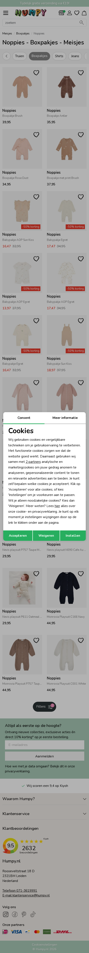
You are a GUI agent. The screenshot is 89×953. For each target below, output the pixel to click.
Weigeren (46, 535)
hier (57, 506)
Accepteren (18, 535)
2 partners (33, 462)
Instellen (73, 535)
